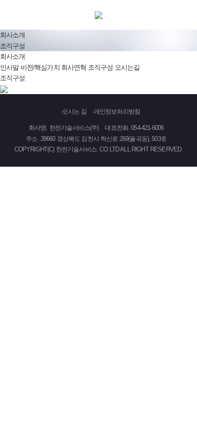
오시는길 (127, 67)
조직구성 (100, 67)
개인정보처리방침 (117, 111)
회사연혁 (74, 67)
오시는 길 (74, 111)
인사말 (9, 67)
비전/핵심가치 (40, 67)
